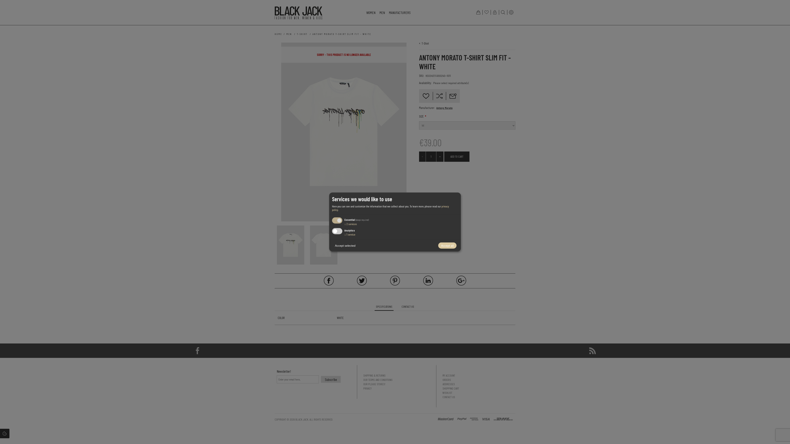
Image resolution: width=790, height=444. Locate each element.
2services (350, 223)
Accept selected (345, 245)
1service (349, 234)
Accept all (447, 245)
